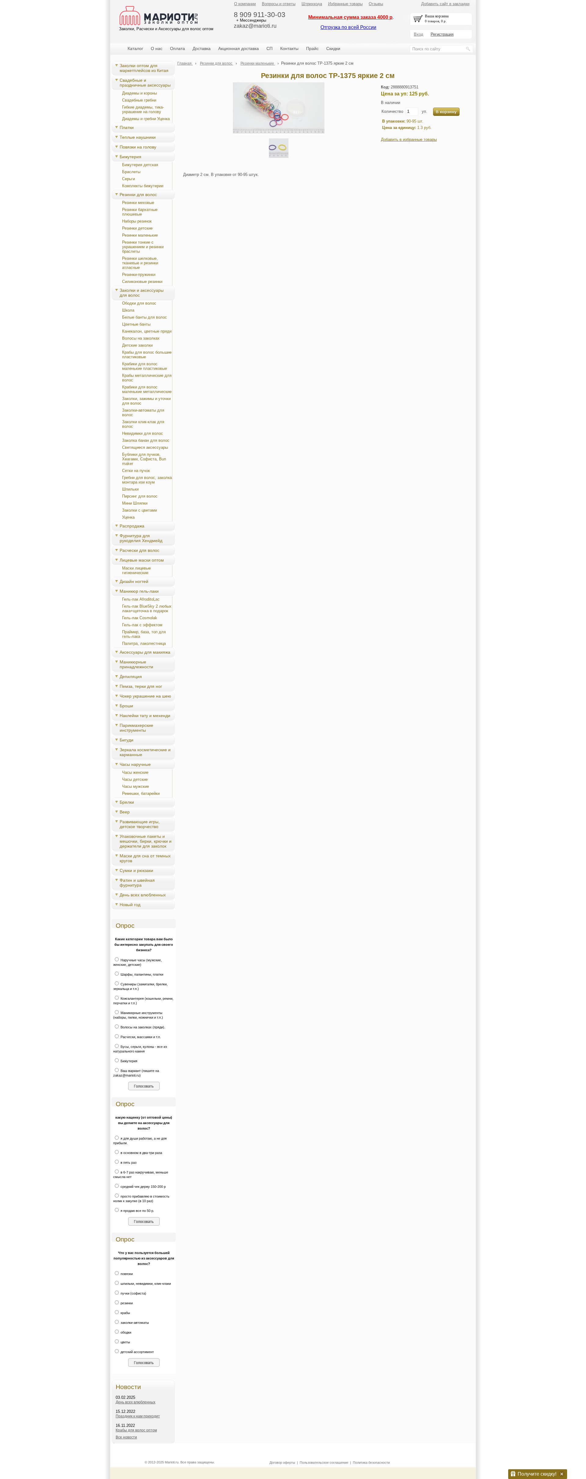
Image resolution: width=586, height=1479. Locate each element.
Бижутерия (130, 156)
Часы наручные (135, 764)
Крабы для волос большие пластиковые (147, 354)
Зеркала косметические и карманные (145, 752)
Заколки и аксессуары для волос (142, 293)
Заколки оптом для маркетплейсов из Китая (144, 68)
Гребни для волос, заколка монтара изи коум (147, 479)
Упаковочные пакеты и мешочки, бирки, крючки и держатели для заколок (146, 841)
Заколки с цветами (139, 510)
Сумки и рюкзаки (136, 870)
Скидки (333, 48)
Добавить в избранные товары (409, 139)
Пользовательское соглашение (324, 1462)
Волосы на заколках (141, 338)
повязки (126, 1274)
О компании (245, 4)
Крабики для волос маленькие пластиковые (144, 366)
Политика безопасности (371, 1462)
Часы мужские (135, 786)
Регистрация (442, 34)
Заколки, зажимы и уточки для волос (146, 400)
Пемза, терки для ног (141, 686)
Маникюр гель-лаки (139, 591)
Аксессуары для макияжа (145, 652)
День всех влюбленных (143, 894)
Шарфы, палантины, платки (141, 974)
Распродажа (132, 525)
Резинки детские (137, 228)
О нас (156, 48)
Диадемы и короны (139, 93)
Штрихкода (312, 4)
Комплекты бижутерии (142, 186)
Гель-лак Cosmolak (139, 618)
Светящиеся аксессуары (145, 447)
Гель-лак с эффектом (142, 625)
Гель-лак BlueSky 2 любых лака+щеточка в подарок (147, 608)
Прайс (312, 48)
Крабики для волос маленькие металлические (147, 389)
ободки (125, 1332)
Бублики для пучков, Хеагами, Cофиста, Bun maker (144, 459)
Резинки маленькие (140, 235)
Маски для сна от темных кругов (145, 858)
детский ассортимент (137, 1352)
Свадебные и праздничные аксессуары (145, 83)
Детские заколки (137, 345)
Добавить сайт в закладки (445, 4)
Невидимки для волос (142, 433)
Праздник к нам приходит (138, 1416)
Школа (128, 310)
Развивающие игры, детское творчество (140, 824)
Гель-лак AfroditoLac (141, 599)
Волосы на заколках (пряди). (142, 1027)
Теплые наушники (138, 137)
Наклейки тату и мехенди (145, 715)
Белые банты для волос (144, 317)
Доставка (202, 48)
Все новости (126, 1437)
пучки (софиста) (133, 1293)
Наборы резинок (137, 221)
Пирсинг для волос (139, 496)
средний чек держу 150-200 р (143, 1186)
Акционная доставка (238, 48)
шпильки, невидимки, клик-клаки (145, 1283)
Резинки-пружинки (138, 274)
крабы (125, 1313)
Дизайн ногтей (134, 581)
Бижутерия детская (140, 165)
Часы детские (135, 779)
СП (269, 48)
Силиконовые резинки (142, 281)
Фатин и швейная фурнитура (137, 883)
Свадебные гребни (139, 100)
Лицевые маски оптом (142, 560)
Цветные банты (136, 324)
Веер (125, 811)
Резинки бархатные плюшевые (139, 211)
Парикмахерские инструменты (136, 728)
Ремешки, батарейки (141, 793)
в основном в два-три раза (141, 1153)
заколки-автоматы (134, 1322)
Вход (418, 34)
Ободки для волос (139, 303)
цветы (125, 1342)
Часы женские (135, 772)
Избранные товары (345, 4)
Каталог (135, 48)
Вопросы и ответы (278, 4)
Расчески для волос (139, 550)
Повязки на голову (138, 147)
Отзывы (376, 4)
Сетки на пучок (136, 470)
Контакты (289, 48)
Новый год (130, 904)
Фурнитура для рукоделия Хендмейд (141, 538)
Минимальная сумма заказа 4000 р (350, 17)
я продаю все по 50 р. (137, 1211)
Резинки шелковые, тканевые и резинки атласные (140, 263)
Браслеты (131, 172)
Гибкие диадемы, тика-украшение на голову (143, 109)
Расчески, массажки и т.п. (140, 1037)
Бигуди (126, 740)
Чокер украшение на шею (145, 696)
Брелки (127, 802)
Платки (127, 127)
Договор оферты (282, 1462)
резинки (126, 1303)
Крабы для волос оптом (136, 1430)
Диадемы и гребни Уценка (146, 118)
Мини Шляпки (134, 503)
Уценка (128, 517)
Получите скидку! (537, 1474)
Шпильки (130, 489)
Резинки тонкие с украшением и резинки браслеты (143, 247)
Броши (126, 705)
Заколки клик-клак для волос (143, 424)
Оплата (177, 48)
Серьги (128, 179)
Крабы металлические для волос (147, 377)
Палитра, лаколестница (144, 643)
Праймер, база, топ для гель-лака (144, 634)
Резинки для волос (138, 194)
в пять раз (128, 1162)
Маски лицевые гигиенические (136, 570)
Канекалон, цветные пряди (147, 331)
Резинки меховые (138, 202)
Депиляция (131, 676)
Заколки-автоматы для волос (143, 412)
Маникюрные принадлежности (136, 664)
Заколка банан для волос (145, 440)
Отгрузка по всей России (348, 27)
